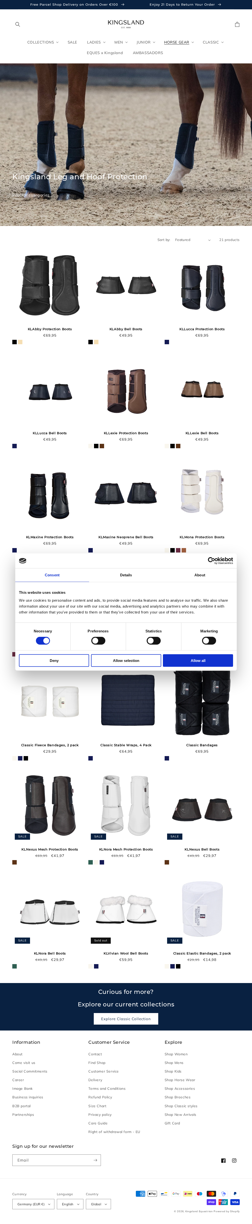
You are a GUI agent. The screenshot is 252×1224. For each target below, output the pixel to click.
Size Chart (97, 1106)
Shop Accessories (180, 1088)
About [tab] (199, 575)
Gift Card (172, 1123)
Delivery (95, 1080)
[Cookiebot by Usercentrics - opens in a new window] (211, 561)
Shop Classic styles (181, 1106)
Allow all (198, 660)
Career (18, 1080)
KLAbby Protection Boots (50, 329)
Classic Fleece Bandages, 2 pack (50, 745)
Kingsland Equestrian (199, 1211)
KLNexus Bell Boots (202, 849)
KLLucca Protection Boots (202, 329)
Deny (54, 660)
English (68, 1204)
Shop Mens (174, 1062)
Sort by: (164, 240)
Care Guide (98, 1123)
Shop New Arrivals (180, 1114)
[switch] (98, 641)
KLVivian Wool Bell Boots (126, 953)
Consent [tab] (52, 575)
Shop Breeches (178, 1097)
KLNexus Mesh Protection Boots (49, 849)
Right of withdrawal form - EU (114, 1132)
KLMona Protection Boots (202, 537)
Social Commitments (29, 1071)
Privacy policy (99, 1114)
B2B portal (21, 1106)
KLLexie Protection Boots (126, 433)
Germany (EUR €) (31, 1204)
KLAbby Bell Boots (126, 329)
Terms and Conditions (107, 1088)
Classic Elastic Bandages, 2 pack (202, 953)
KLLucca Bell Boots (50, 433)
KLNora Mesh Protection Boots (126, 849)
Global (96, 1204)
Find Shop (96, 1062)
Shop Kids (173, 1071)
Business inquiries (27, 1097)
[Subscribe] (95, 1160)
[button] (17, 24)
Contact (95, 1054)
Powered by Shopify (227, 1211)
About (17, 1054)
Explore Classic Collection (126, 1018)
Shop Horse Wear (180, 1080)
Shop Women (176, 1054)
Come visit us (23, 1062)
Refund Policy (100, 1097)
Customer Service (103, 1071)
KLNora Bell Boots (50, 953)
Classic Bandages (202, 745)
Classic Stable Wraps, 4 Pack (126, 745)
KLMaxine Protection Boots (50, 537)
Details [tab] (126, 575)
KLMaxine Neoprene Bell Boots (126, 537)
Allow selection (126, 660)
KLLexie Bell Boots (202, 433)
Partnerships (23, 1114)
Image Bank (22, 1088)
